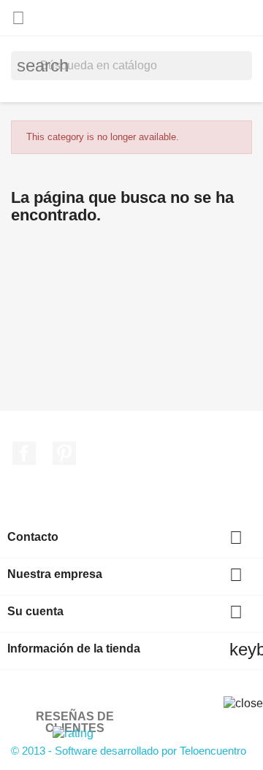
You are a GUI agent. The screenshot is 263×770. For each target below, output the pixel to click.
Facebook (24, 453)
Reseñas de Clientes (75, 722)
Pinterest (64, 453)
